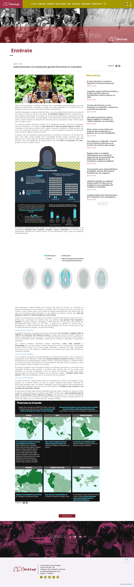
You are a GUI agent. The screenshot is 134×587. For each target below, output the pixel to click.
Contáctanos (97, 4)
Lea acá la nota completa (24, 330)
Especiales (76, 4)
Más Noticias (67, 516)
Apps (69, 4)
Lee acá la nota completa (24, 354)
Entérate (50, 4)
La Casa (34, 4)
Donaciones (86, 4)
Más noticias (103, 203)
